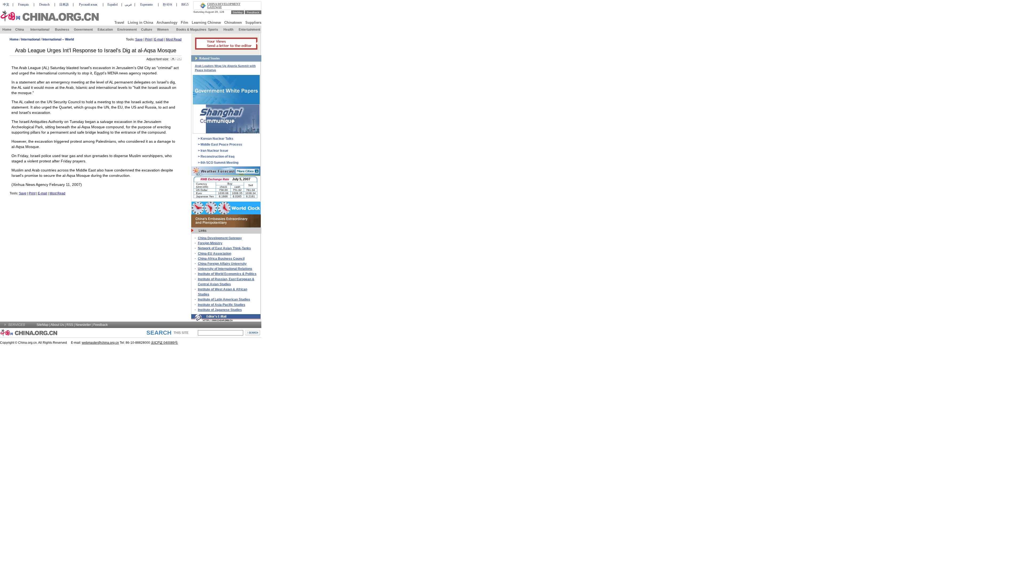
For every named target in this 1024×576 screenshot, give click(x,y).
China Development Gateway (220, 238)
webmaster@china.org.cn (100, 343)
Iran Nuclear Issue (214, 151)
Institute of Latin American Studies (224, 299)
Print (148, 39)
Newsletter (83, 325)
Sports (213, 29)
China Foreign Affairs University (222, 264)
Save (139, 39)
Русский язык (88, 4)
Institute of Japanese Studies (220, 310)
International (39, 29)
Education (105, 29)
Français (23, 4)
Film (184, 23)
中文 (6, 4)
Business (62, 29)
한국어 (167, 4)
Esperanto (146, 4)
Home (6, 29)
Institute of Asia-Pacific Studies (221, 305)
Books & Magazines (191, 29)
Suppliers (253, 23)
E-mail (158, 39)
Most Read (174, 39)
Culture (146, 29)
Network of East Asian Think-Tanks (224, 248)
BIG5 (185, 4)
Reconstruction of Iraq (217, 156)
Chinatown (233, 23)
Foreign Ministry (210, 243)
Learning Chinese (206, 23)
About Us (57, 325)
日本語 (64, 4)
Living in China (140, 23)
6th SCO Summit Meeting (219, 163)
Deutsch (44, 4)
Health (228, 29)
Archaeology (167, 23)
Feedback (253, 12)
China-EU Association (214, 253)
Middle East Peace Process (221, 144)
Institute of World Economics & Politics (227, 274)
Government (83, 29)
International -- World (58, 39)
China (19, 29)
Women (163, 29)
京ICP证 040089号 (164, 343)
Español (112, 4)
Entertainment (249, 29)
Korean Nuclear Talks (217, 139)
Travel (119, 23)
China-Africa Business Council (221, 259)
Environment (127, 29)
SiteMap (238, 12)
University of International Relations (225, 269)
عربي (128, 4)
